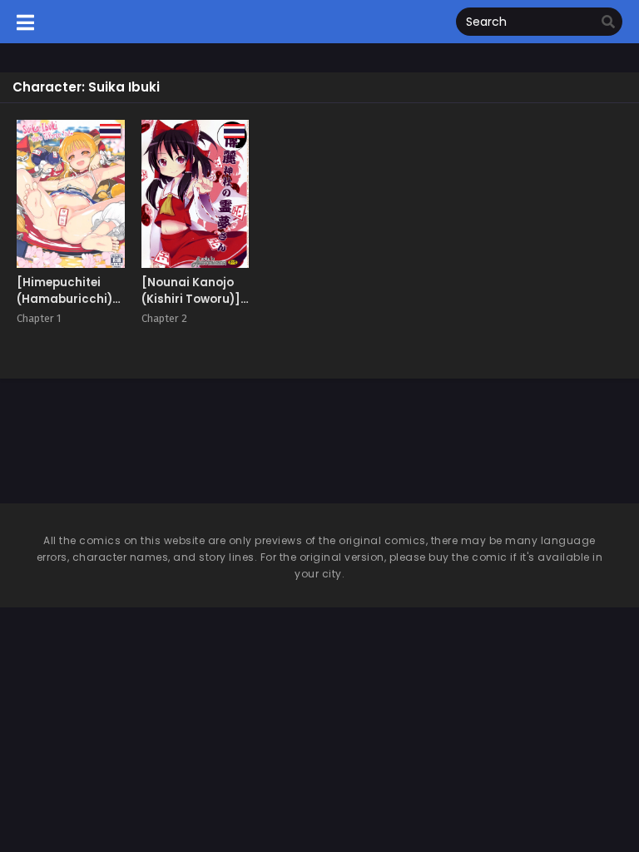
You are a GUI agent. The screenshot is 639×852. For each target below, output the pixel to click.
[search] (608, 22)
